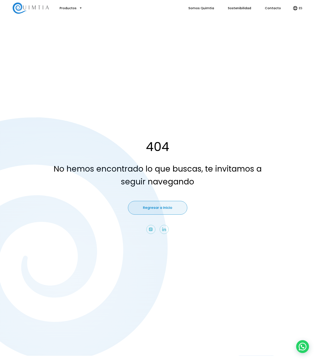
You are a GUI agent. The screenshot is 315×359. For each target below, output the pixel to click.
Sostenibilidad (239, 8)
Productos (68, 8)
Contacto (273, 8)
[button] (302, 346)
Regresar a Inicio (157, 207)
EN (297, 21)
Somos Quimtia (201, 8)
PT (297, 26)
